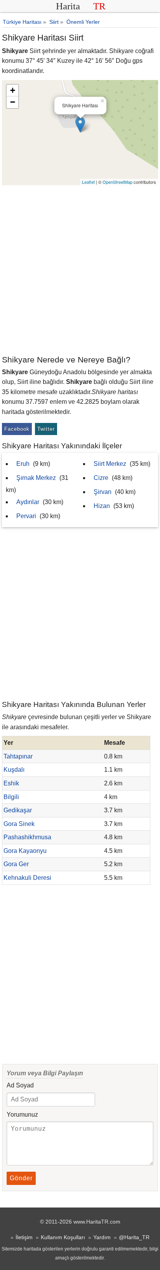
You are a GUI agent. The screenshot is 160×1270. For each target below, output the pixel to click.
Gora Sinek (19, 824)
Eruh (23, 463)
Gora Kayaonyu (25, 850)
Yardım (102, 1237)
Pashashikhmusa (27, 837)
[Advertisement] (80, 269)
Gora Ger (16, 864)
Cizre (101, 477)
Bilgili (11, 797)
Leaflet (88, 182)
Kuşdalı (13, 769)
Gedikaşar (17, 810)
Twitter (46, 429)
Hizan (102, 506)
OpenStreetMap (117, 182)
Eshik (11, 783)
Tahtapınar (18, 756)
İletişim (24, 1237)
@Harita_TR (134, 1237)
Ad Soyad (20, 1085)
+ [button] (12, 90)
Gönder (21, 1178)
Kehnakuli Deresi (27, 877)
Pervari (26, 516)
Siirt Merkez (110, 463)
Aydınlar (27, 502)
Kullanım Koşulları (63, 1237)
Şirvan (102, 491)
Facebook (17, 429)
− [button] (12, 102)
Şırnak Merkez (36, 477)
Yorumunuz (22, 1114)
